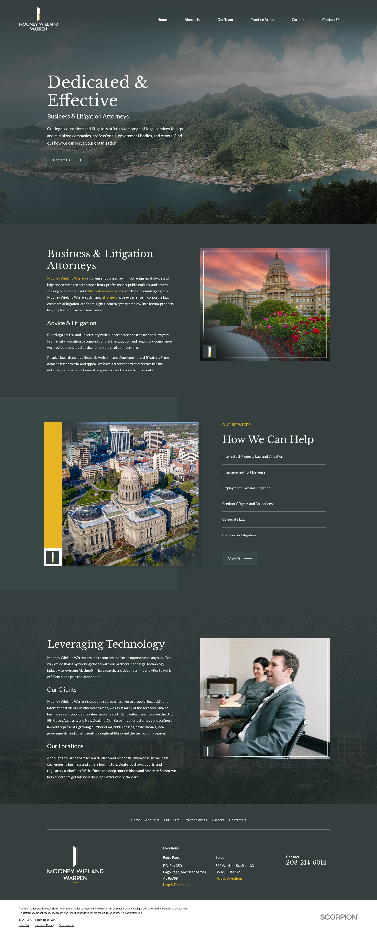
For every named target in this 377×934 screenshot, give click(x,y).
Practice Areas (195, 820)
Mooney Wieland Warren (66, 278)
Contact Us (237, 820)
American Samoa (110, 291)
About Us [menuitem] (192, 19)
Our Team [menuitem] (225, 19)
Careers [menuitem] (298, 19)
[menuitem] (24, 925)
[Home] (38, 19)
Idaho (92, 291)
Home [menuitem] (162, 19)
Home (135, 820)
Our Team (171, 820)
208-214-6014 (306, 862)
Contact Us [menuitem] (331, 19)
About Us (152, 820)
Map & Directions (176, 884)
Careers (218, 820)
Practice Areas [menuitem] (262, 19)
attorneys (109, 297)
